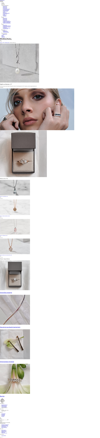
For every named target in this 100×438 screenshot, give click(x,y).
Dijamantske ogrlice (7, 42)
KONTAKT (3, 36)
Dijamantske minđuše (7, 362)
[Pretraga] (1, 421)
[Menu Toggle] (1, 1)
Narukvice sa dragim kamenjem (10, 327)
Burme (2, 396)
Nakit (3, 42)
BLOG (2, 35)
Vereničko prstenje (6, 293)
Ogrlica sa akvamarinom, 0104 (4, 196)
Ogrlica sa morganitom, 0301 (3, 235)
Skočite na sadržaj (2, 0)
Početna (1, 42)
